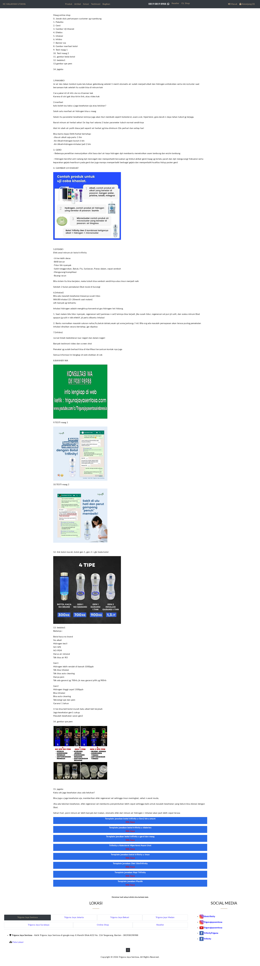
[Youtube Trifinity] (201, 928)
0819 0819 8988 (157, 4)
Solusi (86, 4)
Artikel (77, 4)
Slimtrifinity (209, 916)
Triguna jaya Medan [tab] (165, 917)
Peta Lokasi (17, 942)
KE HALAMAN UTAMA (14, 4)
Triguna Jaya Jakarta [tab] (74, 917)
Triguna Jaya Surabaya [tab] (38, 925)
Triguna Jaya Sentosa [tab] (27, 917)
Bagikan (106, 4)
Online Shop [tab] (103, 925)
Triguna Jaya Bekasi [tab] (119, 917)
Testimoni (95, 4)
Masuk (233, 4)
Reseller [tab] (160, 925)
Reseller (175, 3)
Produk (68, 4)
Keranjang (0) (248, 4)
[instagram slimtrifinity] (201, 916)
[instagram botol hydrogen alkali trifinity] (201, 922)
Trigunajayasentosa (213, 922)
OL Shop (185, 3)
